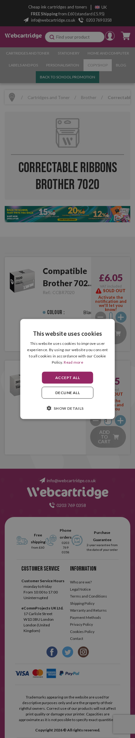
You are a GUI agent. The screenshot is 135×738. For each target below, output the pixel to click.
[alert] (67, 369)
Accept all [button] (67, 377)
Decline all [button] (67, 392)
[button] (67, 408)
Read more (73, 362)
